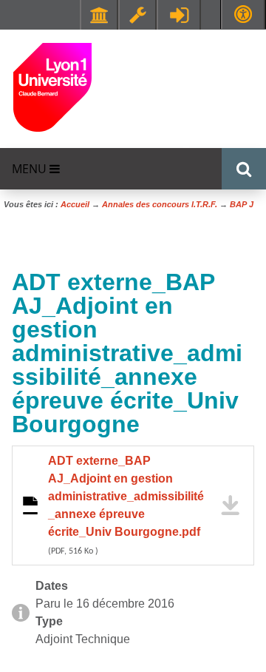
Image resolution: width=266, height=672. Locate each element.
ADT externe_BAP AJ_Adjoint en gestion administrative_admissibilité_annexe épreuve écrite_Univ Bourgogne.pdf (126, 505)
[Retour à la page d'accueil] (52, 86)
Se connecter (179, 15)
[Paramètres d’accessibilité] (243, 14)
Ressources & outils (137, 15)
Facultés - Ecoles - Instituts (99, 15)
